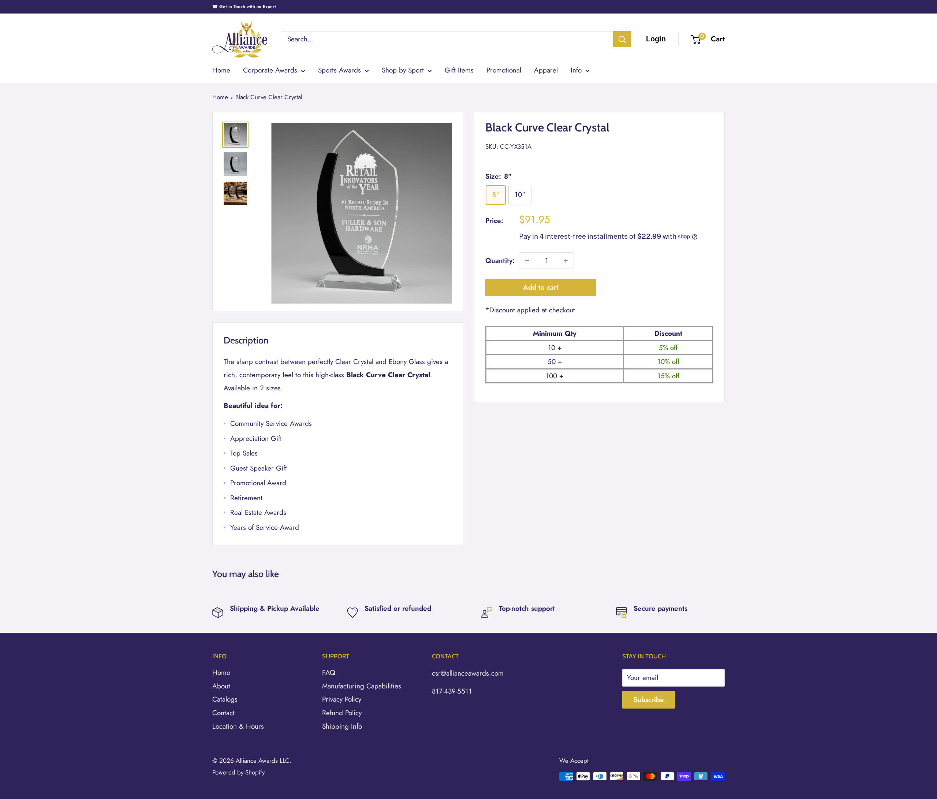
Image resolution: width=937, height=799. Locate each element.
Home (221, 70)
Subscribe (648, 700)
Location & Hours (238, 726)
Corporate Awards (270, 70)
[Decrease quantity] (527, 260)
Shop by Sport (403, 70)
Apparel (546, 70)
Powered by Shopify (238, 772)
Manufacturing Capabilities (361, 686)
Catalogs (225, 699)
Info (576, 70)
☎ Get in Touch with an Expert (244, 6)
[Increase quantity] (566, 260)
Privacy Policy (341, 699)
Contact (223, 713)
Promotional (503, 70)
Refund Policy (342, 713)
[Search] (622, 39)
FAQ (328, 672)
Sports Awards (339, 70)
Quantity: (500, 260)
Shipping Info (342, 726)
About (221, 686)
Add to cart (541, 288)
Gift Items (459, 70)
